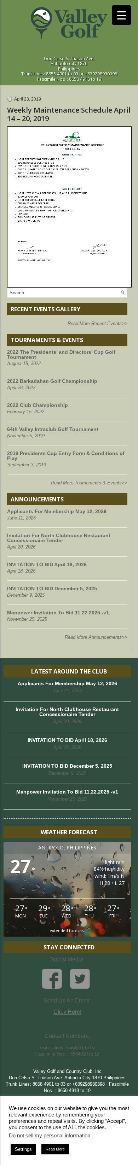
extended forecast (67, 930)
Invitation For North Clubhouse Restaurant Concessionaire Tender (58, 538)
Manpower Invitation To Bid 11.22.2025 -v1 (58, 612)
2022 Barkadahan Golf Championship (52, 381)
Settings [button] (23, 1149)
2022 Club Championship (37, 405)
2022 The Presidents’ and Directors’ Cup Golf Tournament (61, 354)
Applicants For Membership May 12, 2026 (57, 511)
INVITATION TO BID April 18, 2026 (47, 564)
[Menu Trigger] (121, 15)
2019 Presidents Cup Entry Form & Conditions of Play (66, 455)
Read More (55, 1149)
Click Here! (67, 1012)
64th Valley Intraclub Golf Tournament (52, 429)
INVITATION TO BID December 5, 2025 (52, 588)
